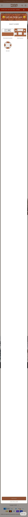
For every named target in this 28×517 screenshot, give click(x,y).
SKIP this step (14, 501)
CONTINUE (14, 498)
